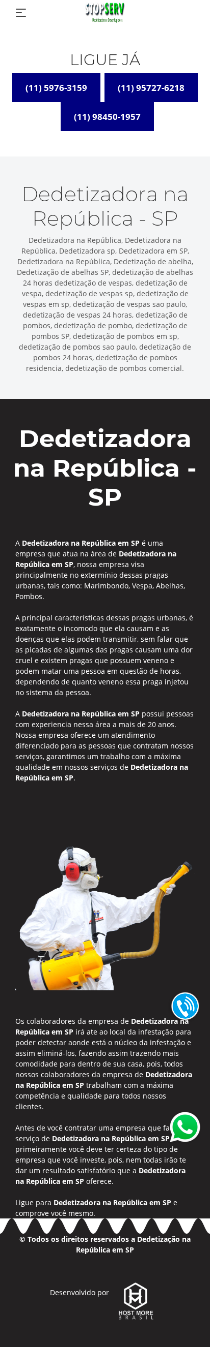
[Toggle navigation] (21, 12)
